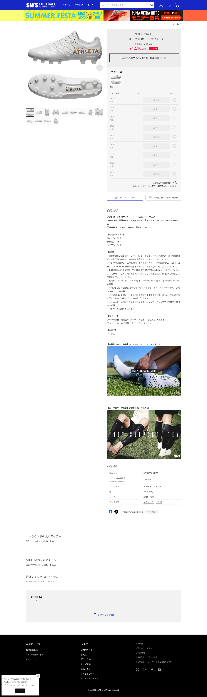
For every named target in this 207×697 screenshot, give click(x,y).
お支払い (85, 654)
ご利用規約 (140, 652)
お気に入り (169, 5)
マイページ (31, 659)
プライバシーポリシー (145, 648)
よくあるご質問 (88, 673)
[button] (99, 67)
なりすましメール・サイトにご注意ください (154, 661)
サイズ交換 (86, 664)
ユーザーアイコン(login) (161, 5)
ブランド (79, 5)
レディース (149, 502)
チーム (90, 5)
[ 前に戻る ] (176, 24)
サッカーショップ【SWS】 (42, 5)
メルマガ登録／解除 (35, 654)
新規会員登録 (32, 649)
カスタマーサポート (89, 678)
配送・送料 (86, 659)
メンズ (159, 502)
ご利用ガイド (87, 649)
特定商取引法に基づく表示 (146, 657)
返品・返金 (86, 668)
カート (177, 5)
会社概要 (139, 643)
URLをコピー (151, 511)
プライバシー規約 (13, 685)
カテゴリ (66, 5)
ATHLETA (144, 34)
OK (20, 690)
